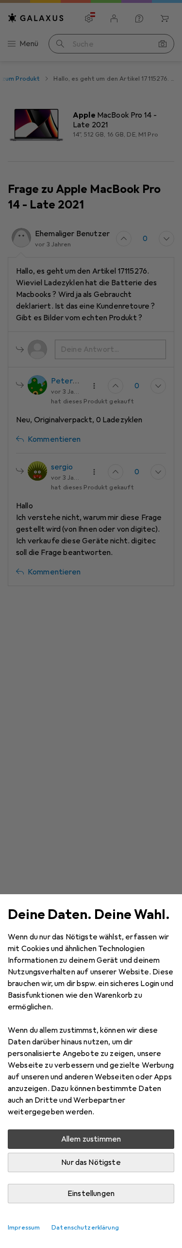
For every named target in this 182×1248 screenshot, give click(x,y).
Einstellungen (91, 1193)
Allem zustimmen (91, 1139)
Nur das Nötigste (91, 1162)
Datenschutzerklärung (85, 1227)
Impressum (24, 1227)
